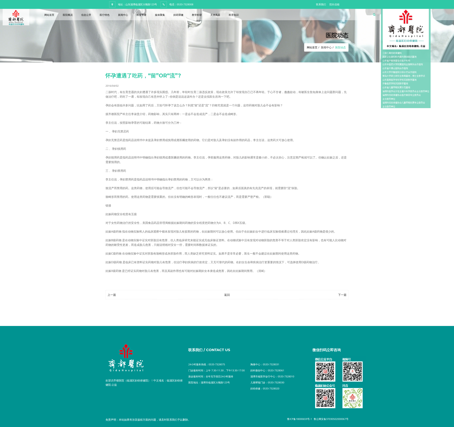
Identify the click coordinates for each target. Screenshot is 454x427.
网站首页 (49, 14)
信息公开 (86, 14)
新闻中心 (123, 14)
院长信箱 (334, 4)
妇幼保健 (178, 14)
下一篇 (342, 295)
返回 (227, 295)
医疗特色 (105, 14)
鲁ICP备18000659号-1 (299, 419)
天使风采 (215, 14)
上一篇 (111, 295)
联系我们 (321, 4)
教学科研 (197, 14)
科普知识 (234, 14)
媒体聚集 (160, 14)
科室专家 (141, 14)
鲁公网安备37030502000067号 (331, 419)
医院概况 (68, 14)
